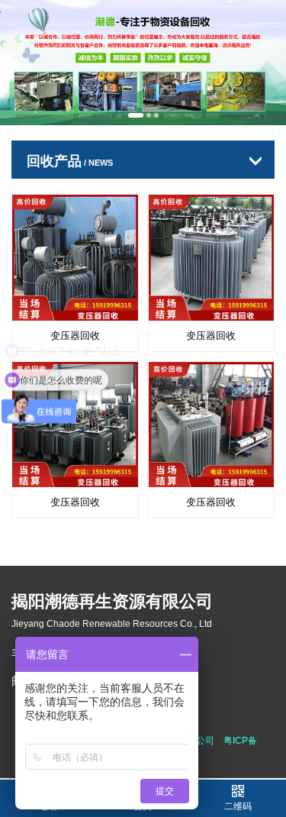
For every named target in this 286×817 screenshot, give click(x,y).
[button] (135, 115)
